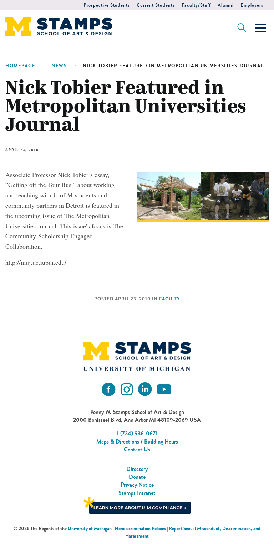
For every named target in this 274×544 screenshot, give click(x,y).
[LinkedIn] (145, 389)
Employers (251, 5)
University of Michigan (90, 528)
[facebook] (108, 389)
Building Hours (161, 441)
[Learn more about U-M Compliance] (137, 505)
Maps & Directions (117, 441)
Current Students (156, 5)
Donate (137, 477)
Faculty (169, 299)
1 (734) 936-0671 (137, 433)
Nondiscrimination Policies (140, 528)
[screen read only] (260, 28)
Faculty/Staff (196, 5)
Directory (137, 469)
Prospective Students (106, 5)
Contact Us (137, 449)
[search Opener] (241, 27)
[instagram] (127, 389)
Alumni (226, 5)
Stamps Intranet (137, 493)
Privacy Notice (137, 485)
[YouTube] (164, 389)
